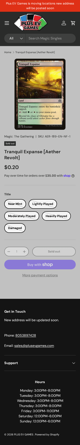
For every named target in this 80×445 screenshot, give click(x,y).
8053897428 (25, 335)
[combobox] (40, 38)
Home (7, 52)
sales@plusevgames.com (34, 345)
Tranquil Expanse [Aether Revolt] (35, 52)
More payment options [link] (40, 275)
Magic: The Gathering (19, 136)
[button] (73, 23)
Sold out (54, 251)
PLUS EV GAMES (24, 434)
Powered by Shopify (47, 434)
